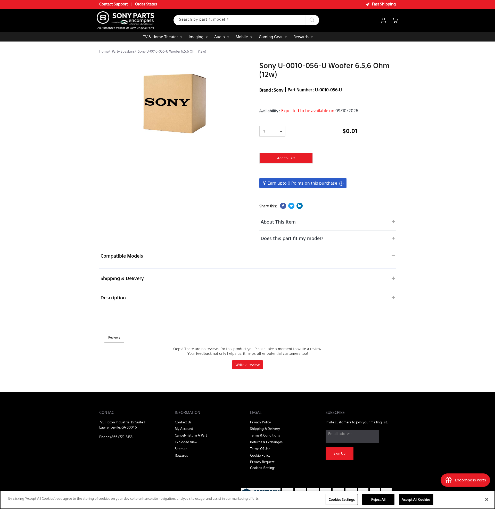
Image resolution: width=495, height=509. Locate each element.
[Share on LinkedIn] (299, 206)
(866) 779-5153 (121, 436)
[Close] (486, 499)
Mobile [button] (242, 36)
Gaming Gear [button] (271, 36)
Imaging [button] (196, 36)
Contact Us (183, 422)
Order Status (146, 3)
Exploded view (186, 442)
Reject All (378, 499)
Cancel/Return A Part (191, 435)
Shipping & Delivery (122, 278)
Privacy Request (262, 461)
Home (104, 51)
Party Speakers (123, 51)
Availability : (269, 110)
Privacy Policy (260, 422)
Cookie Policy (260, 455)
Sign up (339, 453)
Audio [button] (219, 36)
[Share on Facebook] (283, 206)
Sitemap (181, 448)
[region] (247, 500)
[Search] (312, 20)
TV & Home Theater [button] (160, 36)
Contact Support (113, 3)
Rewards (301, 36)
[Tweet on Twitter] (291, 206)
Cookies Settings (342, 499)
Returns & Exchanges (266, 442)
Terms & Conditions (265, 435)
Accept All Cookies (416, 499)
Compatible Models (122, 256)
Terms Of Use (260, 448)
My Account (184, 428)
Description (113, 297)
